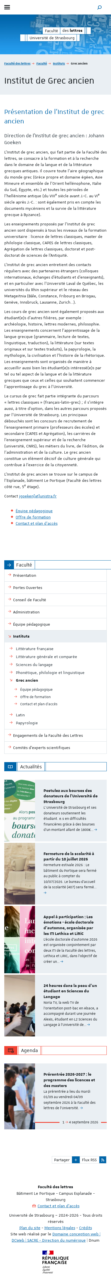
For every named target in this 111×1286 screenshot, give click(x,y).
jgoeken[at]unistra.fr (38, 496)
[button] (99, 7)
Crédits (85, 1227)
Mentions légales (59, 1227)
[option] (55, 810)
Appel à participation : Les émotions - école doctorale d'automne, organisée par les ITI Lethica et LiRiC (69, 925)
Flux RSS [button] (89, 1159)
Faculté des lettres (17, 63)
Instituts (59, 63)
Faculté (41, 63)
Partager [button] (62, 1159)
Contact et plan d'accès (58, 1205)
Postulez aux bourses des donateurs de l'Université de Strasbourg (71, 796)
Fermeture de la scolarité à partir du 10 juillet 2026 (69, 856)
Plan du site (29, 1227)
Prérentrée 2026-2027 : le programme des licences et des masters (69, 1080)
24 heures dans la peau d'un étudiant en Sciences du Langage (70, 991)
